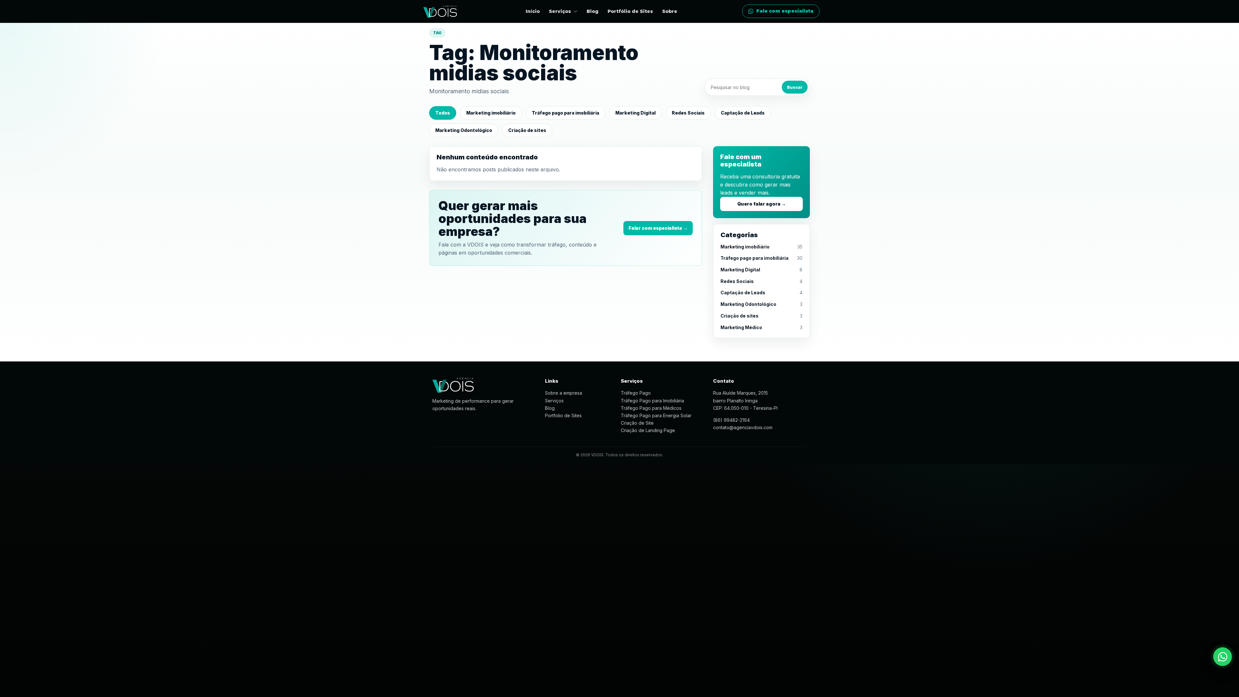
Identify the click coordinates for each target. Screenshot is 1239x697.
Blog (593, 11)
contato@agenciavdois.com (742, 427)
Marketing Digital (635, 113)
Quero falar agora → (761, 204)
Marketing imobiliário (491, 113)
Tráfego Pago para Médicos (651, 408)
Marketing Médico (741, 327)
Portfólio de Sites (630, 11)
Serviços (554, 400)
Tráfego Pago (636, 393)
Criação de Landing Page (648, 430)
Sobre (669, 11)
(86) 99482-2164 (731, 420)
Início (533, 11)
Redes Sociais (688, 113)
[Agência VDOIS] (440, 11)
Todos (442, 113)
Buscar (794, 87)
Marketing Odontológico (463, 130)
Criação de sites (527, 130)
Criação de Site (637, 423)
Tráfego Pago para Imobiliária (652, 400)
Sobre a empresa (563, 393)
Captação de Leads (743, 113)
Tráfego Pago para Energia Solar (656, 415)
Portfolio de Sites (563, 415)
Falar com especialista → (658, 228)
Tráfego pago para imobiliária (565, 113)
